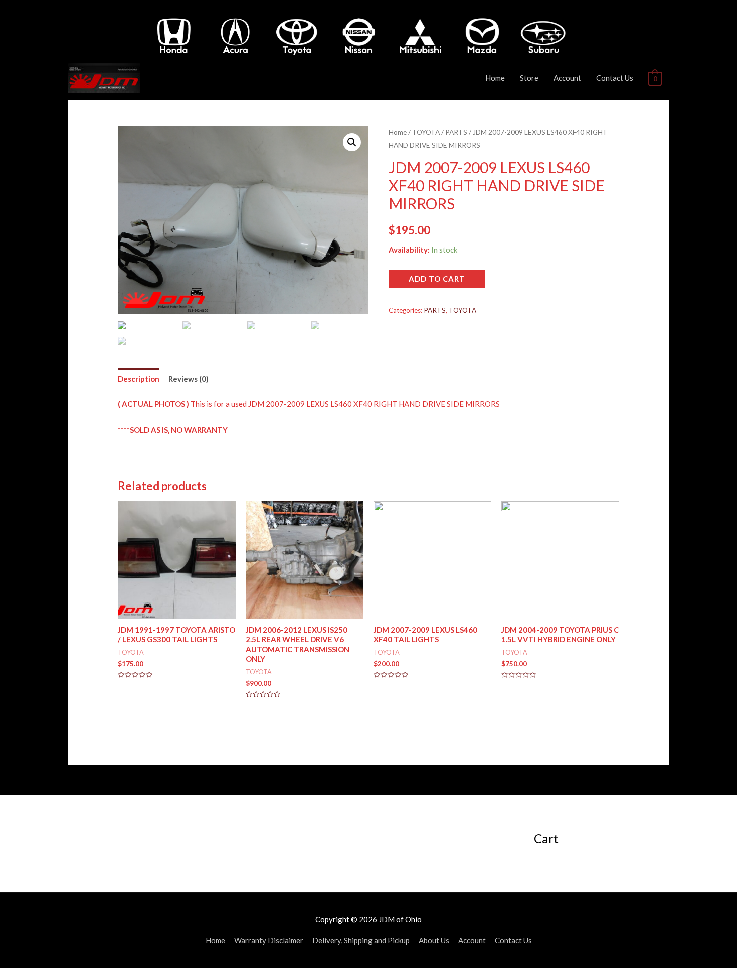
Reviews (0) (188, 378)
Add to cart (437, 278)
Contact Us (614, 77)
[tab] (138, 379)
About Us (434, 940)
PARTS (456, 132)
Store (529, 77)
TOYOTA (426, 132)
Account (567, 77)
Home (495, 77)
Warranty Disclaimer (268, 940)
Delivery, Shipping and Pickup (361, 940)
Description (138, 378)
